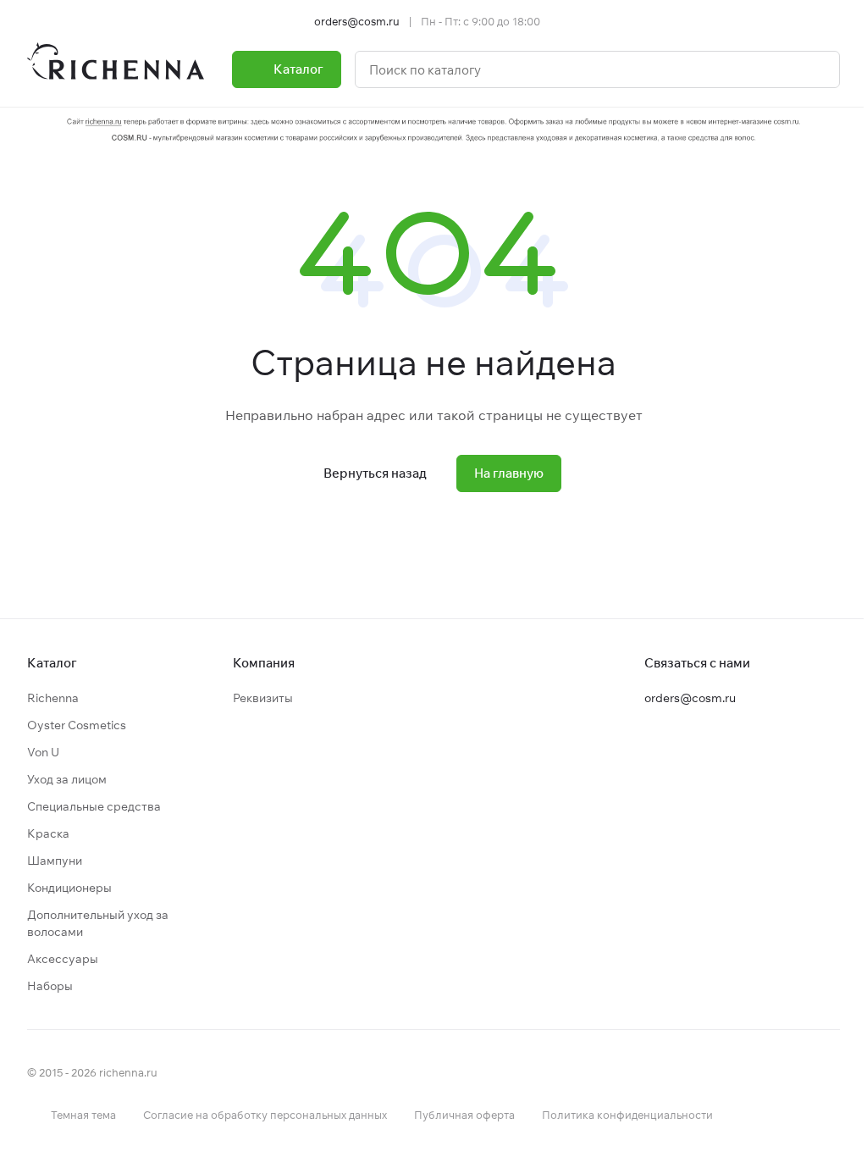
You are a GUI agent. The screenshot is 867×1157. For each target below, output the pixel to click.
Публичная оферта (464, 1114)
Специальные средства (94, 806)
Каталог (52, 663)
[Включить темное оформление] (833, 21)
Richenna (53, 698)
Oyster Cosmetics (76, 725)
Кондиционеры (69, 887)
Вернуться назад (375, 473)
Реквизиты (263, 698)
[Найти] (818, 69)
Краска (48, 833)
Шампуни (54, 860)
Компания (264, 663)
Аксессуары (62, 958)
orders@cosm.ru (357, 21)
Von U (43, 752)
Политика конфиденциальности (627, 1114)
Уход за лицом (67, 779)
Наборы (50, 986)
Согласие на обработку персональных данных (265, 1114)
